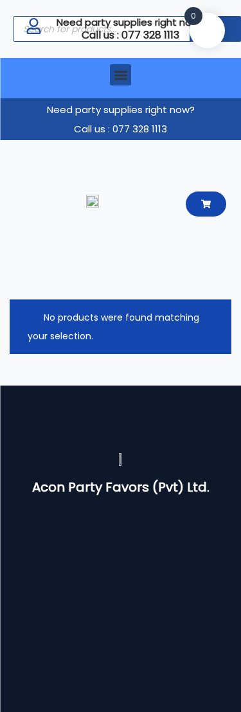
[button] (120, 74)
